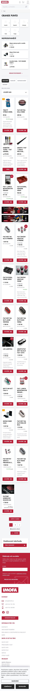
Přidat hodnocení (9, 545)
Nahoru (16, 533)
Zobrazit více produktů (15, 73)
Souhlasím (22, 686)
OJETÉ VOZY (5, 647)
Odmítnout (8, 686)
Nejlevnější (5, 80)
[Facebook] (3, 612)
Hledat (26, 6)
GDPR (3, 635)
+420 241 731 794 (10, 604)
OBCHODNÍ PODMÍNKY (8, 629)
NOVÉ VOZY (5, 642)
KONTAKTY (5, 627)
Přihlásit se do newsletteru (11, 579)
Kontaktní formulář (10, 618)
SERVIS (4, 653)
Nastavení (15, 681)
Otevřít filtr (7, 92)
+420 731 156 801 (10, 607)
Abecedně (4, 84)
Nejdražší (12, 80)
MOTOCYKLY (5, 650)
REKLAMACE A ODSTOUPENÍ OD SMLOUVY (14, 632)
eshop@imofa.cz (9, 601)
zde (2, 677)
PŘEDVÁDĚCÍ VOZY (7, 645)
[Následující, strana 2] (15, 525)
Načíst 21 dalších (15, 519)
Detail (7, 169)
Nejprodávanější (21, 80)
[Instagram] (7, 612)
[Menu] (28, 2)
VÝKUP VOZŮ (5, 655)
